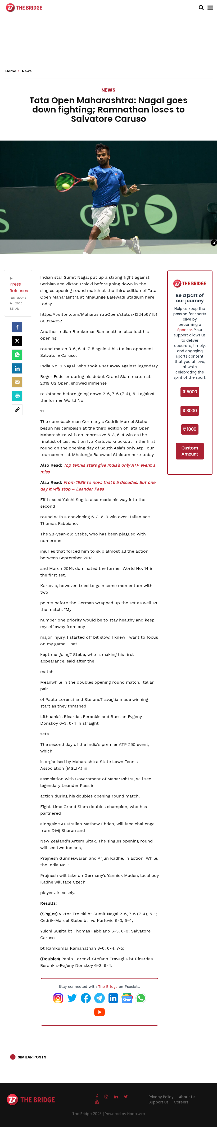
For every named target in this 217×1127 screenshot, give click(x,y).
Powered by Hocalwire (125, 1113)
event (146, 465)
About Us (187, 1096)
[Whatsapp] (17, 354)
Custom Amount (190, 451)
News (108, 90)
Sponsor (184, 329)
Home (11, 71)
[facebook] (17, 327)
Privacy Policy (161, 1096)
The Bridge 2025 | (88, 1113)
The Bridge (107, 986)
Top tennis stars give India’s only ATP (102, 465)
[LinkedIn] (17, 368)
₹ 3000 (190, 411)
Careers (181, 1102)
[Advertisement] (108, 47)
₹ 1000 (189, 429)
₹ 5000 (190, 392)
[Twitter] (17, 341)
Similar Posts (32, 1057)
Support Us (159, 1102)
